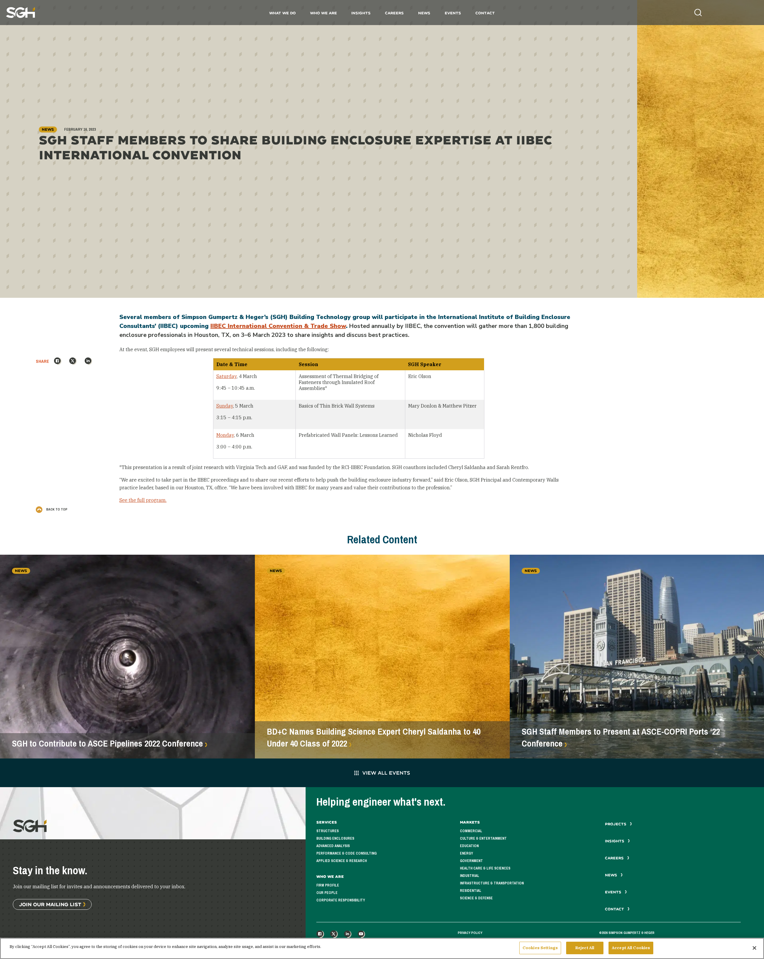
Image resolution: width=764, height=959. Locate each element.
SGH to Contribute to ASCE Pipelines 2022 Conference (107, 744)
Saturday (226, 376)
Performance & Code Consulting (346, 853)
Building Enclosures (335, 838)
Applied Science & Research (341, 861)
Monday (225, 435)
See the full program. (143, 500)
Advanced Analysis (333, 846)
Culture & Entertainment (483, 838)
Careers (394, 13)
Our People (327, 892)
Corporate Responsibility (340, 900)
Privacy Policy (470, 933)
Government (471, 861)
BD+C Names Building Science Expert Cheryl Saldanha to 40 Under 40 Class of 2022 (373, 738)
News (424, 13)
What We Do (282, 13)
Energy (466, 853)
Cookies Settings (540, 947)
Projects (616, 824)
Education (469, 846)
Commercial (471, 831)
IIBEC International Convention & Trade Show (278, 326)
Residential (470, 890)
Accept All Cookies (631, 947)
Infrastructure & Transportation (492, 883)
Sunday (224, 406)
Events (453, 13)
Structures (327, 831)
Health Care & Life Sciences (485, 868)
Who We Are (323, 13)
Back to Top (56, 509)
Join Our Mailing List (50, 904)
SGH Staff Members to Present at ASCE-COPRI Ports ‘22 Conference (621, 738)
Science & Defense (476, 898)
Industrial (469, 875)
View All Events (386, 773)
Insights (361, 13)
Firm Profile (327, 885)
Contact (485, 13)
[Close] (754, 948)
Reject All (584, 947)
